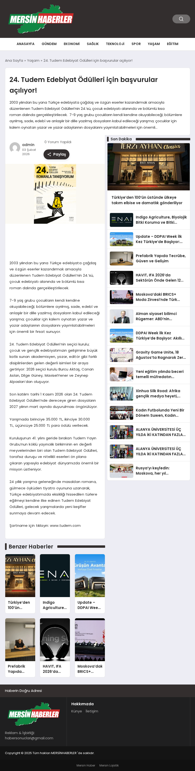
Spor (136, 43)
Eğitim (172, 43)
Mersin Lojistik (109, 765)
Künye (76, 711)
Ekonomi (72, 43)
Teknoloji (115, 43)
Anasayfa (25, 43)
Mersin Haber (86, 765)
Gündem (49, 43)
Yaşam (154, 43)
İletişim (92, 711)
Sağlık (93, 43)
